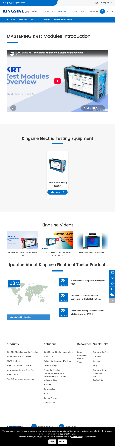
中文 (96, 3)
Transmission (49, 402)
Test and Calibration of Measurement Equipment (55, 375)
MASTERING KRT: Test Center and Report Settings (57, 254)
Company (74, 11)
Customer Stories (48, 11)
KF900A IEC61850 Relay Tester (92, 252)
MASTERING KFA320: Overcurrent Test (22, 254)
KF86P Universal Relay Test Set (57, 184)
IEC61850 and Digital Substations (58, 352)
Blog (95, 365)
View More (57, 192)
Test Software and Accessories (20, 379)
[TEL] (112, 289)
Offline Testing (50, 365)
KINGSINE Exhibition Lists (20, 317)
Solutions (50, 345)
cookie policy (77, 436)
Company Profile (100, 352)
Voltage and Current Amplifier (20, 370)
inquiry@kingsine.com (15, 2)
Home (12, 19)
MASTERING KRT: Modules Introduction (55, 19)
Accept (62, 441)
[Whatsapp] (112, 278)
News (83, 11)
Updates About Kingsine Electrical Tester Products (57, 264)
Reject (52, 441)
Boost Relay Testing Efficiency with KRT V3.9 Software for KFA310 (88, 312)
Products (34, 11)
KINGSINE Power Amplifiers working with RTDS (88, 282)
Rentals (47, 393)
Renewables (49, 389)
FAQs (79, 352)
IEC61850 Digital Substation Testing (22, 352)
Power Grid (48, 356)
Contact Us (93, 11)
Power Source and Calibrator (20, 365)
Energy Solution (72, 426)
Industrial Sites (50, 380)
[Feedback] (112, 283)
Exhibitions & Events (98, 375)
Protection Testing (52, 370)
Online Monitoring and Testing (57, 361)
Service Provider (51, 398)
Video (32, 19)
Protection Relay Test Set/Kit (19, 356)
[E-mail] (112, 272)
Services (96, 361)
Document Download (82, 357)
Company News (100, 370)
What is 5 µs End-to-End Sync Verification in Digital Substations (86, 297)
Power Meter (12, 374)
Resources (62, 11)
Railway (47, 384)
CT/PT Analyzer (13, 361)
